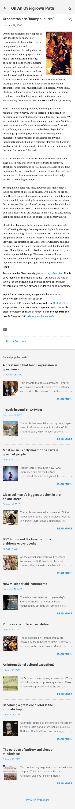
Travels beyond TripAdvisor (22, 410)
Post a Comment (16, 341)
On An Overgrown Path (32, 8)
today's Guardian (53, 273)
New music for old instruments (25, 584)
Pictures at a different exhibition (26, 624)
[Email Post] (5, 330)
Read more (64, 399)
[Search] (70, 9)
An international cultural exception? (28, 664)
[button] (70, 19)
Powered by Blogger (37, 800)
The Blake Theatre (62, 303)
